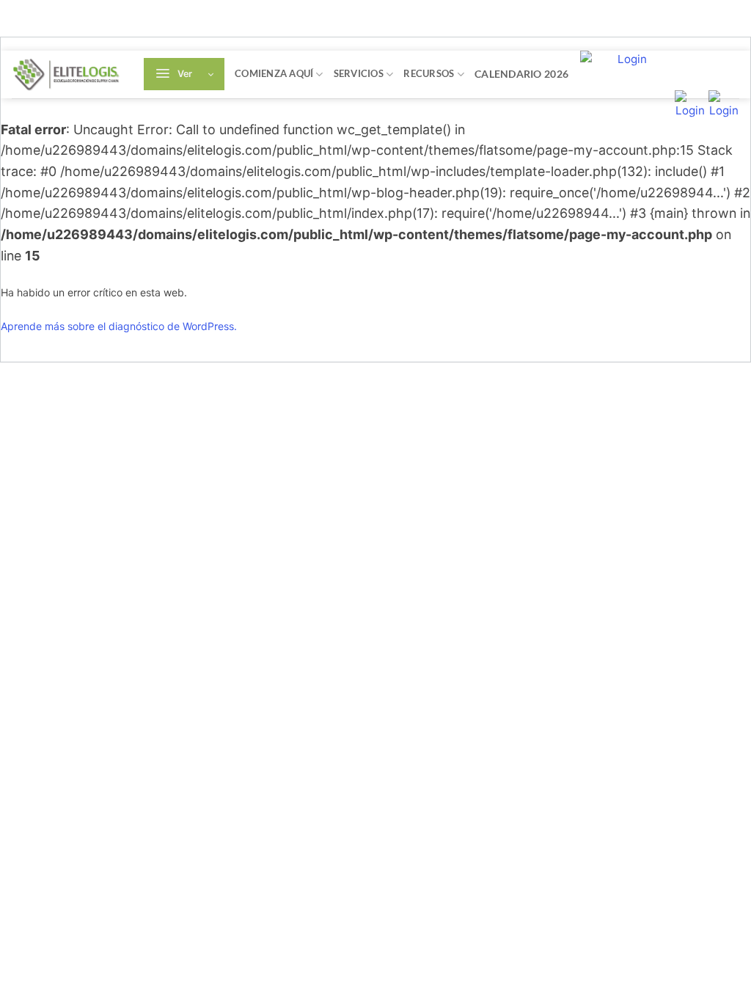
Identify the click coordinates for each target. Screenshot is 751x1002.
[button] (184, 74)
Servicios (359, 73)
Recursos (428, 73)
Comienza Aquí (274, 73)
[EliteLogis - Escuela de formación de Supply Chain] (67, 74)
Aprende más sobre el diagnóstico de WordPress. (119, 326)
